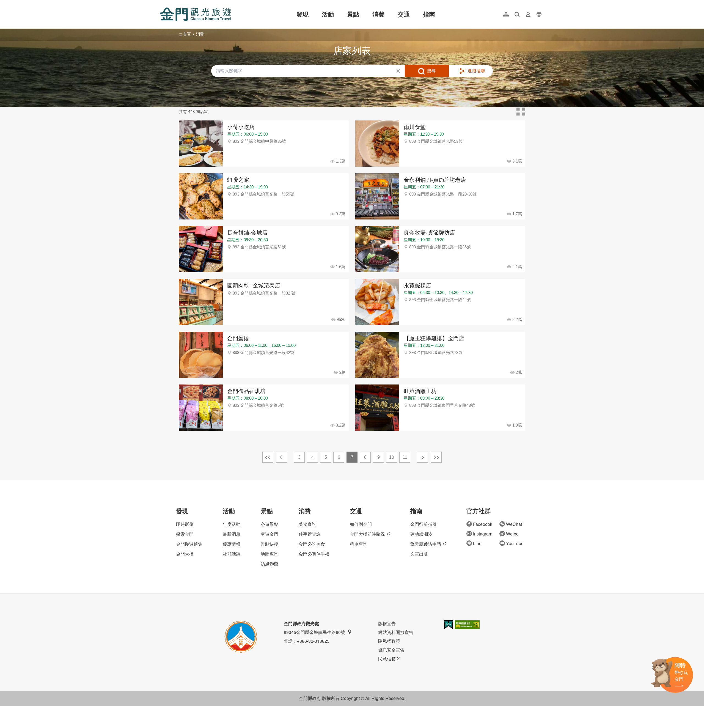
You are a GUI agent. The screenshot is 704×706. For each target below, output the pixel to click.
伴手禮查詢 (310, 534)
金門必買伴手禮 (314, 554)
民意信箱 (387, 658)
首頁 (187, 34)
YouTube (515, 543)
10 (391, 457)
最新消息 (231, 534)
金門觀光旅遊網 (195, 14)
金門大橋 (185, 554)
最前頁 (267, 457)
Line (477, 543)
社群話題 (231, 554)
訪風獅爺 (269, 564)
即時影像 (185, 524)
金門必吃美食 (312, 544)
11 (405, 457)
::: (161, 3)
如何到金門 (361, 524)
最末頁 (436, 457)
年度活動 (231, 524)
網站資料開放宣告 (395, 632)
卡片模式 (520, 111)
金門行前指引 (423, 524)
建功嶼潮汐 (421, 534)
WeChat (514, 524)
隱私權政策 (389, 641)
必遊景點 (269, 524)
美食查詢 (307, 524)
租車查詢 (358, 544)
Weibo (512, 534)
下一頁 (422, 457)
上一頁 (281, 457)
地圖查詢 (269, 554)
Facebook (482, 524)
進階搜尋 (476, 70)
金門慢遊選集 (189, 544)
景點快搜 (269, 544)
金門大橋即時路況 (367, 534)
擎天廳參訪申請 (425, 544)
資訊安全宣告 (391, 650)
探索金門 (185, 534)
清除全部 (398, 71)
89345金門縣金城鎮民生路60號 (314, 632)
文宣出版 (419, 554)
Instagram (482, 534)
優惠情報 (231, 544)
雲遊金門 (269, 534)
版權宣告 (387, 623)
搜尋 (431, 70)
